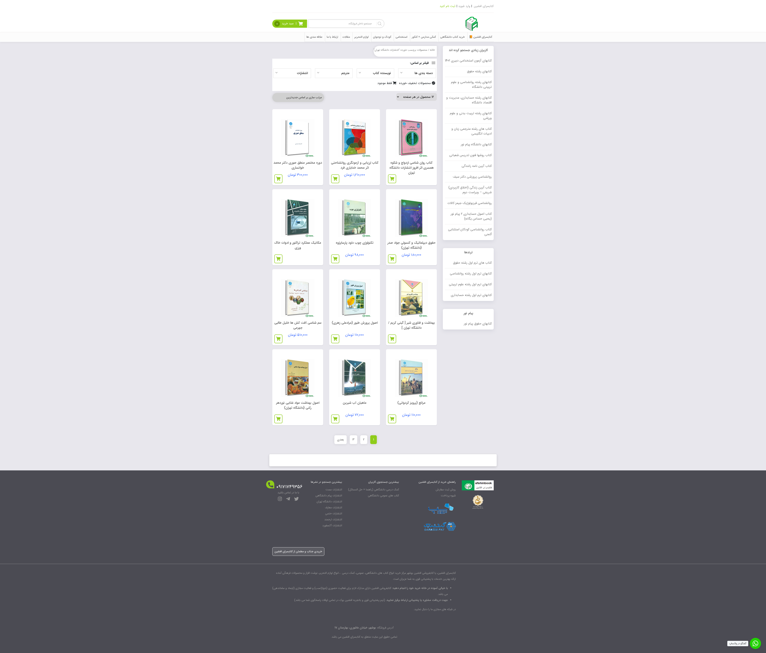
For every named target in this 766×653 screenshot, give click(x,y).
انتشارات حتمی (333, 513)
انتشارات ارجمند (333, 519)
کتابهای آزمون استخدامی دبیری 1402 (468, 60)
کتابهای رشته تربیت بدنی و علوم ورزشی (471, 116)
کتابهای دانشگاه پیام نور (476, 144)
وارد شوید (464, 6)
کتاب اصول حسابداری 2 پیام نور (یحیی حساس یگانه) (471, 216)
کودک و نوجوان (382, 37)
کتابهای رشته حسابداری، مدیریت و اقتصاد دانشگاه (469, 100)
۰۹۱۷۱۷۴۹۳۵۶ (289, 487)
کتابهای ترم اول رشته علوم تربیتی (470, 284)
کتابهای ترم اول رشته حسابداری (471, 295)
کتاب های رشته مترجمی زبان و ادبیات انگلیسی (471, 131)
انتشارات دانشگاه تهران (329, 501)
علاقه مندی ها (314, 37)
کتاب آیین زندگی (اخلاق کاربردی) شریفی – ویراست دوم (470, 190)
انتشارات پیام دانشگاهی (328, 495)
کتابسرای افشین (484, 6)
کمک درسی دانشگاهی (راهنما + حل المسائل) (373, 489)
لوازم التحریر (361, 37)
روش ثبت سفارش (446, 489)
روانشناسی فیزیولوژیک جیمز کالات (469, 203)
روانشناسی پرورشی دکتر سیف (472, 176)
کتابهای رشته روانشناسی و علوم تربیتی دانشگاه (471, 84)
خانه (432, 50)
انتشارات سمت (334, 489)
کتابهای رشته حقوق (479, 71)
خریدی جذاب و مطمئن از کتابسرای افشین (298, 551)
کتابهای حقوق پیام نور (478, 323)
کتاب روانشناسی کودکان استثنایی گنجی (470, 232)
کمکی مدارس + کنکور (424, 37)
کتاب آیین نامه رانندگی (477, 165)
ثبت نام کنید (447, 6)
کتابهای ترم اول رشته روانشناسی (471, 273)
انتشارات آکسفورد (332, 525)
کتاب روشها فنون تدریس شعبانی (470, 155)
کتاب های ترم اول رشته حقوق (472, 262)
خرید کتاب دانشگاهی (452, 37)
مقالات (346, 37)
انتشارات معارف (333, 507)
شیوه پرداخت (448, 495)
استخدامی (401, 37)
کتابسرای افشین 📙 (480, 37)
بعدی (340, 439)
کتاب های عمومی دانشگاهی (383, 495)
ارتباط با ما (332, 37)
